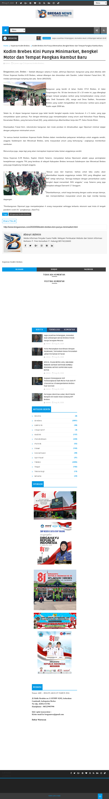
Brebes (38, 421)
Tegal (37, 467)
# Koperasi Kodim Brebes (20, 214)
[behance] (49, 3)
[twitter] (21, 3)
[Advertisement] (54, 744)
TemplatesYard (54, 796)
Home (5, 45)
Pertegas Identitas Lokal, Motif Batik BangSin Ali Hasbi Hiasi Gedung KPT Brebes (59, 397)
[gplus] (26, 3)
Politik (38, 444)
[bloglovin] (35, 3)
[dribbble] (40, 3)
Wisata (38, 476)
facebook (88, 269)
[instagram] (54, 3)
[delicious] (58, 3)
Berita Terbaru (39, 330)
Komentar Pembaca (69, 330)
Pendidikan (40, 439)
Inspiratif (40, 430)
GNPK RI (39, 425)
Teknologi (54, 330)
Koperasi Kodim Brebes (20, 45)
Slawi (37, 448)
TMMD (38, 462)
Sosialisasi (40, 453)
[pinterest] (30, 3)
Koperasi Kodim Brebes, (34, 63)
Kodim (38, 434)
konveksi (35, 38)
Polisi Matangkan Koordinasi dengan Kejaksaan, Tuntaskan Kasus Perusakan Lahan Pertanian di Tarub (60, 351)
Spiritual (39, 458)
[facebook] (16, 3)
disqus (54, 269)
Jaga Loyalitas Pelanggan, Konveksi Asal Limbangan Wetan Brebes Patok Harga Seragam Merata (59, 338)
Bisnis (38, 416)
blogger (19, 269)
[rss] (44, 3)
